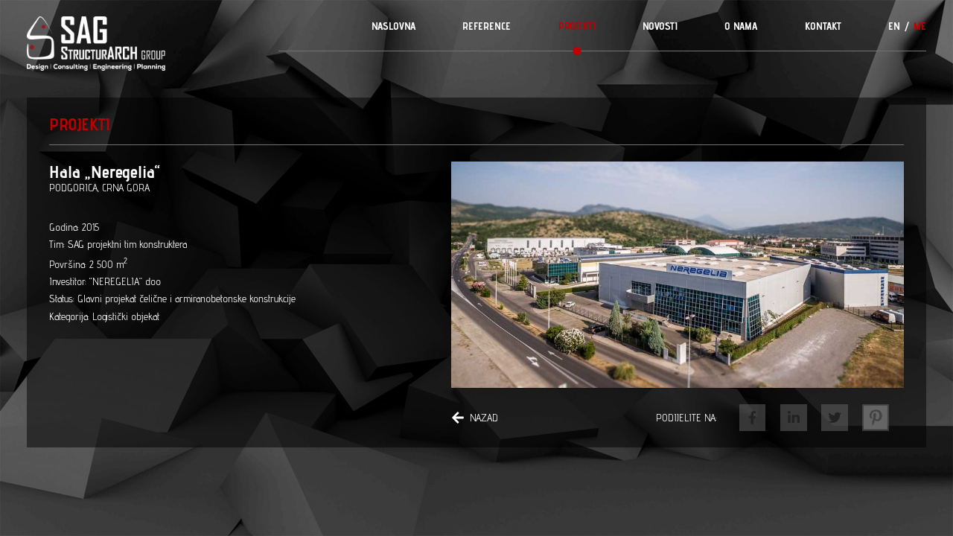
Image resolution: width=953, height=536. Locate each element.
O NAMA (740, 26)
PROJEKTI (577, 26)
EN (894, 26)
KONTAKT (823, 26)
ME (920, 26)
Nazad (484, 418)
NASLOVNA (393, 26)
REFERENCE (486, 26)
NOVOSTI (660, 26)
